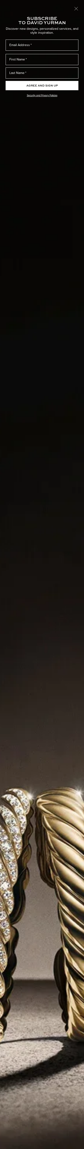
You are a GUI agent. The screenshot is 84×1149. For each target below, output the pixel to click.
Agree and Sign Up (42, 85)
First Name (17, 59)
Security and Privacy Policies (42, 95)
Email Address (19, 45)
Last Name (16, 72)
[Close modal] (76, 8)
